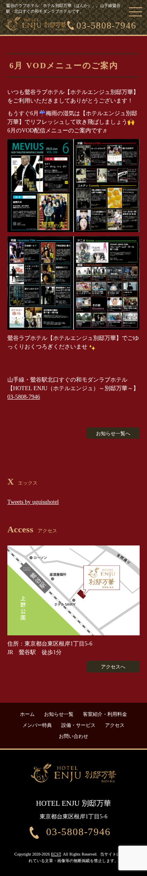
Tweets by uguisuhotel (33, 502)
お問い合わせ (73, 736)
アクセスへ (113, 667)
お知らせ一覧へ (113, 433)
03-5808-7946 (106, 25)
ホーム (27, 714)
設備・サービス (78, 725)
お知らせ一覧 (59, 714)
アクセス (115, 725)
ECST (56, 854)
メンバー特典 (37, 725)
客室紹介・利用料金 (105, 714)
